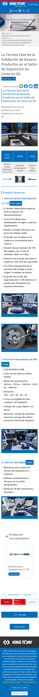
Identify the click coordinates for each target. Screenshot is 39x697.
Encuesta (32, 602)
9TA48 (20, 156)
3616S (32, 156)
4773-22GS (7, 156)
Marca (4, 38)
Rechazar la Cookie (19, 687)
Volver (6, 602)
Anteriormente (14, 594)
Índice (6, 33)
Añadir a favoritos (17, 601)
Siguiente (27, 594)
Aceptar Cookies (19, 693)
